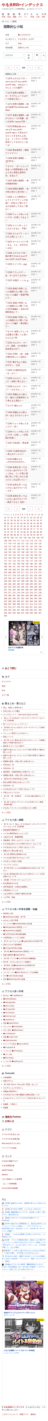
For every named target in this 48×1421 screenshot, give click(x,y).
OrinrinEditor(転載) (10, 1188)
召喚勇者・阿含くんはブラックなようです (19, 840)
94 (31, 535)
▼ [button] (37, 55)
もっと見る (6, 812)
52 (11, 526)
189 (5, 566)
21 (28, 517)
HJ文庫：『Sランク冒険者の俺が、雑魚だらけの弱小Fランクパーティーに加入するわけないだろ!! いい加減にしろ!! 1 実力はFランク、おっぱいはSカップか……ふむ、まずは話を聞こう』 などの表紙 (24, 1243)
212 (27, 572)
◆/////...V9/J (7, 1054)
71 (34, 529)
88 (11, 535)
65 (15, 529)
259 (35, 587)
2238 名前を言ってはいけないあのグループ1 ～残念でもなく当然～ (16, 498)
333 (5, 613)
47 (34, 523)
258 (31, 587)
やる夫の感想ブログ (10, 1161)
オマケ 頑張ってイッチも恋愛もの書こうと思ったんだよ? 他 (17, 334)
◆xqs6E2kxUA (8, 1020)
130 (22, 546)
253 (9, 587)
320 (27, 607)
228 (18, 578)
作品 (9, 16)
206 (39, 569)
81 (28, 532)
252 (5, 587)
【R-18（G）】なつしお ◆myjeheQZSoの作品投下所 (23, 941)
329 (27, 610)
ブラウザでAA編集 (9, 1148)
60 (38, 526)
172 (9, 561)
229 (22, 578)
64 (11, 529)
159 (31, 555)
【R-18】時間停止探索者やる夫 (14, 854)
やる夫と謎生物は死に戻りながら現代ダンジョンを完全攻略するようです (24, 875)
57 (28, 526)
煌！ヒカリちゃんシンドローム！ (15, 724)
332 (39, 610)
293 (27, 598)
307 (9, 604)
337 (22, 613)
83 (34, 532)
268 (35, 589)
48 (38, 523)
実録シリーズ (8, 737)
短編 (20, 43)
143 (39, 549)
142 (35, 549)
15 (8, 517)
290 (14, 598)
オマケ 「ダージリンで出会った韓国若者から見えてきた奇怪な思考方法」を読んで (17, 171)
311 (27, 604)
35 (34, 520)
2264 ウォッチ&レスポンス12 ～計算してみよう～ (17, 217)
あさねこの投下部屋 (10, 920)
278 (39, 592)
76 (11, 532)
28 (11, 520)
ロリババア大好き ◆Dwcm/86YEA (16, 1044)
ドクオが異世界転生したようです (15, 833)
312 (31, 604)
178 (35, 561)
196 (35, 566)
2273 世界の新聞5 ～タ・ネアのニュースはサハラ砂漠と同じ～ (16, 95)
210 (18, 572)
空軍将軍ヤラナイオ (10, 890)
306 (5, 604)
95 (34, 535)
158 (27, 555)
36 (38, 520)
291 (18, 598)
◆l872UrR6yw (8, 1058)
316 (9, 607)
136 (9, 549)
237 (18, 581)
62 (5, 529)
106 (37, 537)
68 (25, 529)
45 (28, 523)
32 (25, 520)
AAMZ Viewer (7, 1170)
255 (18, 587)
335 (14, 613)
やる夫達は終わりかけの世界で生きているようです (22, 844)
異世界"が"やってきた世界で (13, 746)
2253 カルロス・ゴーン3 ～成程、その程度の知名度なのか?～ (16, 345)
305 (39, 601)
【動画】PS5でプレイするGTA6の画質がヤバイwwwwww (20, 1219)
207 (5, 572)
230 (27, 578)
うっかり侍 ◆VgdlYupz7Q (13, 1061)
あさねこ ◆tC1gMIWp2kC (13, 995)
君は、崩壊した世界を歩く (13, 708)
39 (8, 523)
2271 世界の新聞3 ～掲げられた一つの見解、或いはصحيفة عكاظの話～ (17, 118)
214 (35, 572)
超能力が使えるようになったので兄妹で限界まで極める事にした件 (24, 751)
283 (22, 595)
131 (27, 546)
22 (31, 517)
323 (39, 607)
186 (31, 563)
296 (39, 598)
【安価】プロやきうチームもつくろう (17, 880)
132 (31, 546)
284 (27, 595)
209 (14, 572)
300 (18, 601)
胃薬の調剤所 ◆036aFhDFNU (14, 955)
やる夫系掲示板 (8, 1165)
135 (5, 549)
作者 (32, 16)
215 (39, 572)
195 (31, 566)
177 (31, 561)
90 (18, 535)
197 (39, 566)
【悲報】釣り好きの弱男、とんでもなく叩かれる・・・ (25, 1209)
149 (27, 552)
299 (14, 601)
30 (18, 520)
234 (5, 581)
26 (5, 520)
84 (38, 532)
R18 (3, 690)
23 (34, 517)
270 (5, 592)
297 (5, 601)
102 (20, 537)
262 (9, 589)
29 (15, 520)
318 (18, 607)
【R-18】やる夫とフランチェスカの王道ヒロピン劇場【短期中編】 (23, 803)
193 (22, 566)
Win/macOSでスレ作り (11, 1143)
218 (14, 575)
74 (5, 532)
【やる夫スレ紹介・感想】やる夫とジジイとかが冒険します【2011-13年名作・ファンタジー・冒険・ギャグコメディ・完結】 (24, 1258)
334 (9, 613)
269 (39, 589)
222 (31, 575)
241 (35, 581)
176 (27, 561)
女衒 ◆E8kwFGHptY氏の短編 (14, 979)
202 (22, 569)
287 (39, 595)
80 (25, 532)
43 (21, 523)
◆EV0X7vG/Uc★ (9, 1016)
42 (18, 523)
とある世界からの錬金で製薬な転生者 (17, 894)
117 (5, 543)
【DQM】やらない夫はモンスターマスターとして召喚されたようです (24, 728)
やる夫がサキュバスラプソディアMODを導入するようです (24, 1099)
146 (14, 552)
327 (18, 610)
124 (35, 543)
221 (27, 575)
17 (15, 517)
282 (18, 595)
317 (14, 607)
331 (35, 610)
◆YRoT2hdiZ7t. (9, 1013)
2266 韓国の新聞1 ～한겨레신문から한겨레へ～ (17, 190)
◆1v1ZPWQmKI (9, 1033)
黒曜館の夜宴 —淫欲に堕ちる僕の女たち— (19, 761)
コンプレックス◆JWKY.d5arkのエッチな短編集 (20, 972)
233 (39, 578)
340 (35, 613)
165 (18, 558)
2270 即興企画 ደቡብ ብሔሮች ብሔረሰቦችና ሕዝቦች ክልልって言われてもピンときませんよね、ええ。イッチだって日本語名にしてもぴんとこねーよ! (16, 135)
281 (14, 595)
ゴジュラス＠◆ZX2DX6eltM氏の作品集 (17, 924)
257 (27, 587)
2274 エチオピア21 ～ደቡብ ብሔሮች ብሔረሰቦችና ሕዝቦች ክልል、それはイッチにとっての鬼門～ (16, 83)
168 (31, 558)
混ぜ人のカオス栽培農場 (12, 945)
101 (16, 537)
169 (35, 558)
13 (42, 514)
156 (18, 555)
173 (14, 561)
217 (9, 575)
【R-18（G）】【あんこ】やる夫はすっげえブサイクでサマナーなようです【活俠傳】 (24, 825)
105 (33, 537)
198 (5, 569)
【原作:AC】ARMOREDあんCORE (15, 779)
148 (22, 552)
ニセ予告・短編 (9, 897)
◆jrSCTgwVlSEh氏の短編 (12, 948)
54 (18, 526)
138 (18, 549)
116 (39, 540)
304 (35, 601)
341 (39, 613)
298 (9, 601)
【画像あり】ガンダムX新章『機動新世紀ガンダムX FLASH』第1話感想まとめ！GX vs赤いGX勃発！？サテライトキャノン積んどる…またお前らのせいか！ (23, 1266)
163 (9, 558)
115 (35, 540)
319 (22, 607)
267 (31, 589)
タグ (20, 16)
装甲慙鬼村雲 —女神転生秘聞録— (16, 887)
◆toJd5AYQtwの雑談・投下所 (14, 917)
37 (41, 520)
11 (35, 514)
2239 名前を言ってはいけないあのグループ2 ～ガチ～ (16, 487)
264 (18, 589)
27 (8, 520)
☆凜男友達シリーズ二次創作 (14, 938)
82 (31, 532)
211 (22, 572)
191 (14, 566)
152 (39, 552)
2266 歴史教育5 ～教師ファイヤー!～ (17, 151)
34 (31, 520)
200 (14, 569)
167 (27, 558)
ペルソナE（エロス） (11, 865)
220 (22, 575)
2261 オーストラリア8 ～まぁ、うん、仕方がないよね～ (16, 244)
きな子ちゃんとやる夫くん (13, 1088)
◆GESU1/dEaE (8, 1006)
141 (31, 549)
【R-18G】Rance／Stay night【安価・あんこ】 (20, 1084)
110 (14, 540)
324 (5, 610)
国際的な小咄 (23, 47)
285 (31, 595)
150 (31, 552)
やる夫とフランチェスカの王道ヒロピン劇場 (19, 808)
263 (14, 589)
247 (22, 584)
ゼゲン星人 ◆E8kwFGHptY (13, 1030)
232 (35, 578)
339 (31, 613)
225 (5, 578)
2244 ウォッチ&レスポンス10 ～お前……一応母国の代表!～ (17, 434)
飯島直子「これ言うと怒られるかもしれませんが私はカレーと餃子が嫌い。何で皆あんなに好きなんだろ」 (24, 1252)
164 (14, 558)
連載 (14, 16)
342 (5, 615)
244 (9, 584)
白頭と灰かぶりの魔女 (11, 711)
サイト (26, 15)
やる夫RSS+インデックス (22, 4)
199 (9, 569)
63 (8, 529)
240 (31, 581)
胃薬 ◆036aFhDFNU (11, 1023)
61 (41, 526)
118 (9, 543)
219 (18, 575)
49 (41, 523)
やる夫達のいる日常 (26, 39)
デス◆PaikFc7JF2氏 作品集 (13, 976)
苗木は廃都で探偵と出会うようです (16, 782)
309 (18, 604)
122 (27, 543)
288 (5, 598)
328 (22, 610)
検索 (29, 56)
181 (9, 563)
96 (38, 535)
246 (18, 584)
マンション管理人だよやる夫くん (15, 733)
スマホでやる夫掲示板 (11, 1139)
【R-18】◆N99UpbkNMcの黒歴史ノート (18, 951)
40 (11, 523)
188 (39, 563)
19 (21, 517)
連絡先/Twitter (12, 1116)
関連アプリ (24, 1414)
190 (9, 566)
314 (39, 604)
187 (35, 563)
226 (9, 578)
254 (14, 587)
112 (22, 540)
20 (25, 517)
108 (5, 540)
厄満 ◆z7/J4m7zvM (10, 1037)
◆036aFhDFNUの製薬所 (12, 931)
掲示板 (43, 15)
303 (31, 601)
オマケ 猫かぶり (15, 405)
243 (5, 584)
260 (39, 587)
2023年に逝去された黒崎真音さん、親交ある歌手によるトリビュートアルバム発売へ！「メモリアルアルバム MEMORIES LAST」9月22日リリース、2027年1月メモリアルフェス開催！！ (24, 1227)
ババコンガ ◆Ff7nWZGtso (13, 1051)
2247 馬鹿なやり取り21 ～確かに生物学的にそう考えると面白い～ (17, 397)
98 (5, 537)
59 (34, 526)
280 (9, 595)
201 (18, 569)
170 (39, 558)
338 (27, 613)
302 (27, 601)
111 (18, 540)
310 (22, 604)
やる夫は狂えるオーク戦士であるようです (19, 789)
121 (22, 543)
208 (9, 572)
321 (31, 607)
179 (39, 561)
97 (41, 535)
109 (9, 540)
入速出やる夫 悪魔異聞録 (13, 837)
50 (5, 526)
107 (42, 537)
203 (27, 569)
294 (31, 598)
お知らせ (9, 1120)
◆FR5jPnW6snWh (10, 1040)
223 (35, 575)
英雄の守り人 (8, 1081)
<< (8, 67)
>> (39, 67)
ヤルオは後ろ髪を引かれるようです (16, 858)
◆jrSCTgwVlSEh (9, 1009)
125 (39, 543)
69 (28, 529)
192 (18, 566)
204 (31, 569)
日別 (3, 16)
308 (14, 604)
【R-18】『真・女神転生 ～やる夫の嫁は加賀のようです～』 (24, 797)
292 (22, 598)
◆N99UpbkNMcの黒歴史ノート (15, 927)
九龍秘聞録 (7, 1077)
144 (5, 552)
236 (14, 581)
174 (18, 561)
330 (31, 610)
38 (5, 523)
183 (18, 563)
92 (25, 535)
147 (18, 552)
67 (21, 529)
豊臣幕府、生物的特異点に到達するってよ (19, 772)
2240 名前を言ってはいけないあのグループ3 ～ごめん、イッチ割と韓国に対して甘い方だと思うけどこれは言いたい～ (16, 473)
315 (5, 607)
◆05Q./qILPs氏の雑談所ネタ (14, 969)
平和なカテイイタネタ (11, 792)
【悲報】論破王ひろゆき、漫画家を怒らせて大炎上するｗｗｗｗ (24, 1204)
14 (5, 517)
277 (35, 592)
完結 (3, 686)
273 (18, 592)
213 (31, 572)
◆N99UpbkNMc (9, 1002)
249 (31, 584)
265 (22, 589)
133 (35, 546)
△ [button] (44, 55)
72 (38, 529)
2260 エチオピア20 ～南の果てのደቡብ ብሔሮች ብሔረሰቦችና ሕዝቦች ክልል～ (16, 255)
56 (25, 526)
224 (39, 575)
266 (27, 589)
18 (18, 517)
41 (15, 523)
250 (35, 584)
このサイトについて (10, 1414)
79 (21, 532)
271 (9, 592)
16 (11, 517)
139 (22, 549)
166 (22, 558)
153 (5, 555)
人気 (38, 16)
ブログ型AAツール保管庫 (12, 1179)
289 (9, 598)
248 (27, 584)
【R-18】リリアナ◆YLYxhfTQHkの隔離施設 (19, 958)
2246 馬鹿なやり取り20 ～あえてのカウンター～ (17, 415)
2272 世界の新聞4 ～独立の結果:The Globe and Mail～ (17, 107)
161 (39, 555)
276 (31, 592)
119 (14, 543)
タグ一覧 (5, 695)
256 (22, 587)
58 (31, 526)
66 (18, 529)
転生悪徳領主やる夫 (10, 883)
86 (5, 535)
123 (31, 543)
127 (9, 546)
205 (35, 569)
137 (14, 549)
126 (5, 546)
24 (38, 517)
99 (8, 537)
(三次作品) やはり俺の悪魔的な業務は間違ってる (21, 1095)
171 (5, 561)
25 (41, 517)
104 (29, 537)
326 (14, 610)
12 (39, 514)
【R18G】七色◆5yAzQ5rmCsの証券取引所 (19, 965)
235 (9, 581)
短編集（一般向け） (10, 1104)
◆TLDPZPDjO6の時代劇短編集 (14, 934)
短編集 (5, 1107)
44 (25, 523)
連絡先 (33, 1414)
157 (22, 555)
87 (8, 535)
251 (39, 584)
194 (27, 566)
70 (31, 529)
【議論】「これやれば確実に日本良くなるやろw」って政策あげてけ (23, 1235)
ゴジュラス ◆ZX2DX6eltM (13, 1027)
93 (28, 535)
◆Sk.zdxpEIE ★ (9, 1047)
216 (5, 575)
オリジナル (6, 681)
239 (27, 581)
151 (35, 552)
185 (27, 563)
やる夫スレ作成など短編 (12, 861)
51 (8, 526)
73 (41, 529)
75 (8, 532)
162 (5, 558)
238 (22, 581)
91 (21, 535)
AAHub (5, 1174)
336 (18, 613)
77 (15, 532)
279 (5, 595)
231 (31, 578)
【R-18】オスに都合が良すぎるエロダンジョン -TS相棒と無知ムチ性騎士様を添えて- (24, 741)
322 (35, 607)
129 (18, 546)
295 (35, 598)
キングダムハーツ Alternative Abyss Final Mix (20, 714)
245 (14, 584)
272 (14, 592)
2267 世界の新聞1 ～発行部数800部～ (17, 182)
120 (18, 543)
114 (31, 540)
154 (9, 555)
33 (28, 520)
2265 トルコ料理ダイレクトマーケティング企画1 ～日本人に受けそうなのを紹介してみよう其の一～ (16, 203)
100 (12, 537)
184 (22, 563)
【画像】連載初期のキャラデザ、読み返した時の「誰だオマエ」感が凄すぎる (24, 1213)
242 (39, 581)
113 (27, 540)
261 (5, 589)
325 (9, 610)
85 (41, 532)
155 (14, 555)
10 (32, 514)
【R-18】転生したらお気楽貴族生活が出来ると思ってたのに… (24, 869)
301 (22, 601)
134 (39, 546)
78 (18, 532)
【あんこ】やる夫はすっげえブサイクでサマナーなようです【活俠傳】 (24, 719)
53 (15, 526)
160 (35, 555)
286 (35, 595)
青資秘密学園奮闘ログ (11, 830)
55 (21, 526)
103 (24, 537)
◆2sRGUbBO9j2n (9, 999)
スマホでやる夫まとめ (11, 1134)
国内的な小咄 (8, 913)
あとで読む (11, 668)
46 (31, 523)
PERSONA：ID (8, 765)
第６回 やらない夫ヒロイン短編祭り (17, 962)
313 (35, 604)
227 (14, 578)
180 (5, 563)
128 (14, 546)
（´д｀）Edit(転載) (9, 1183)
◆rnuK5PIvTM (24, 35)
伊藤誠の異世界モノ (10, 1091)
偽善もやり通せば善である (13, 851)
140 (27, 549)
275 (27, 592)
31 (21, 520)
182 (14, 563)
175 (22, 561)
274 (22, 592)
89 (15, 535)
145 (9, 552)
